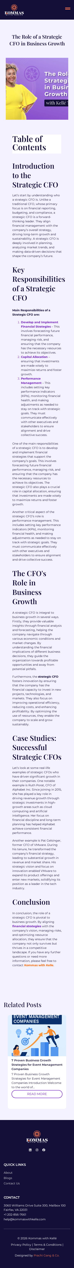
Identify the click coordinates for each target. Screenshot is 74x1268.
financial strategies (26, 926)
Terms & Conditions (48, 1245)
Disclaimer (37, 1249)
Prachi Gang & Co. (46, 1255)
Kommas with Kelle (38, 965)
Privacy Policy (21, 1245)
